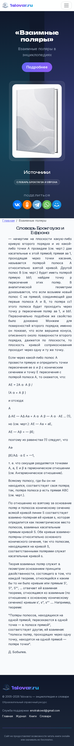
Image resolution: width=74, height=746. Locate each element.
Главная (7, 716)
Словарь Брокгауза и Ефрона (37, 182)
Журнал (21, 716)
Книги (33, 716)
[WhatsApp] (46, 204)
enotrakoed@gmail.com (45, 710)
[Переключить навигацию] (66, 5)
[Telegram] (37, 204)
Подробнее (37, 67)
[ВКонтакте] (17, 204)
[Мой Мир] (56, 204)
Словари (45, 716)
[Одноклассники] (27, 204)
